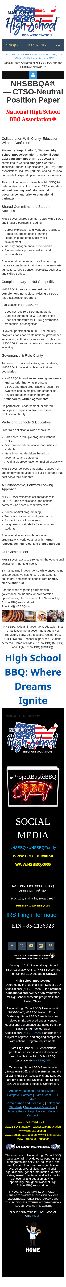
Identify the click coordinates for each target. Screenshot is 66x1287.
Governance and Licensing (25, 1103)
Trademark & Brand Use (40, 1107)
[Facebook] (12, 946)
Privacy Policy (17, 1111)
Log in (33, 75)
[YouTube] (31, 946)
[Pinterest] (50, 946)
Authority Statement (22, 1090)
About (41, 1090)
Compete (13, 1095)
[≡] (58, 45)
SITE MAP (48, 58)
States (51, 1090)
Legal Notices (37, 1111)
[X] (22, 946)
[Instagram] (41, 946)
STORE (37, 58)
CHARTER (9, 54)
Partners (26, 1095)
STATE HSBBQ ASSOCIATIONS (34, 54)
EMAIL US (34, 1215)
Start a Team (43, 1095)
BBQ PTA (57, 54)
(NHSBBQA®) (32, 1032)
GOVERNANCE (22, 58)
